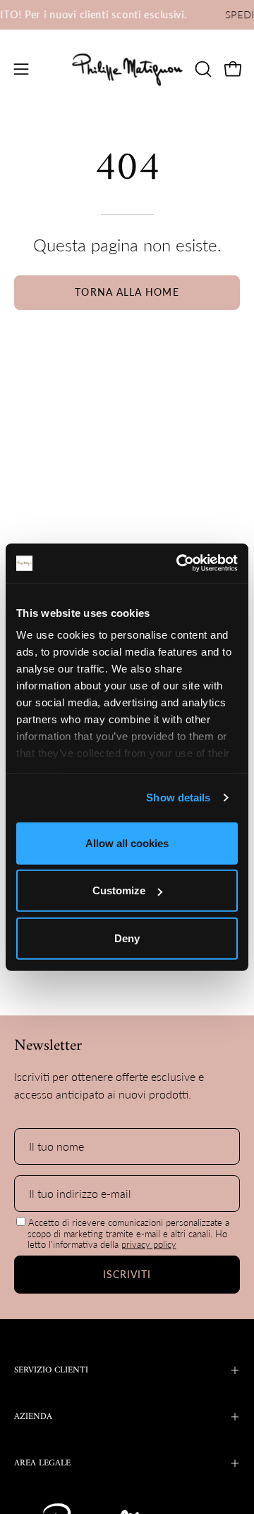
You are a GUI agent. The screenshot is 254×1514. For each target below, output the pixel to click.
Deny (127, 938)
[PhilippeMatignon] (127, 69)
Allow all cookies (127, 843)
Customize (118, 890)
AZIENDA (33, 1417)
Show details (178, 797)
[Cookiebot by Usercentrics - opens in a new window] (179, 563)
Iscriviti (127, 1274)
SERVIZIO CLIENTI (51, 1370)
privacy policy (148, 1244)
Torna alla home (127, 292)
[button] (202, 69)
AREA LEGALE (42, 1463)
